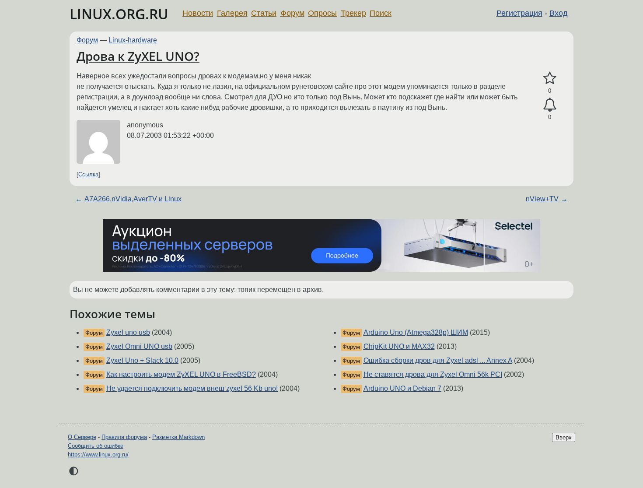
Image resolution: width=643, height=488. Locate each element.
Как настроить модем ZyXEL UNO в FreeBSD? (181, 374)
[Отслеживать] (549, 105)
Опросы (322, 13)
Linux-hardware (132, 40)
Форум (292, 13)
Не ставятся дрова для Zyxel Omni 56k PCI (432, 374)
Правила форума (124, 437)
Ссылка (88, 174)
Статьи (263, 13)
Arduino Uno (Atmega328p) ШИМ (415, 332)
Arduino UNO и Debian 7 (402, 388)
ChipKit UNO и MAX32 (399, 346)
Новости (197, 13)
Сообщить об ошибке (95, 445)
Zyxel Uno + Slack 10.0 (142, 360)
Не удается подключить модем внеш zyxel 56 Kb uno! (192, 388)
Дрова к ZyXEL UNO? (138, 56)
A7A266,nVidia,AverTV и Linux (133, 199)
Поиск (380, 13)
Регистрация (519, 13)
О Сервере (82, 437)
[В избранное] (549, 78)
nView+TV (542, 199)
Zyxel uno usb (128, 332)
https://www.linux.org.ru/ (98, 454)
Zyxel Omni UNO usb (139, 346)
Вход (558, 13)
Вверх (564, 437)
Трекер (353, 13)
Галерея (232, 13)
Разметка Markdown (178, 437)
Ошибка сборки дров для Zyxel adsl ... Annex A (437, 360)
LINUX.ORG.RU (119, 13)
